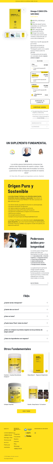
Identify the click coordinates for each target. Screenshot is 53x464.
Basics (9, 456)
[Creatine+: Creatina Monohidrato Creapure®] (14, 363)
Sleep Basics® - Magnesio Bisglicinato (38, 375)
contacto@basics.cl (9, 433)
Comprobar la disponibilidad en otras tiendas (41, 117)
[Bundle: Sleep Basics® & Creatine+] (38, 392)
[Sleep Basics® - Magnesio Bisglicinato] (38, 363)
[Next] (44, 151)
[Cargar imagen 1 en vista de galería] (7, 35)
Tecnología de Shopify (8, 458)
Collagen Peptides (9, 404)
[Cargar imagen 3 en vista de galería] (17, 35)
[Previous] (8, 151)
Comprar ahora (39, 107)
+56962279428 (8, 435)
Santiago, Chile (8, 437)
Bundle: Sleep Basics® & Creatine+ (37, 404)
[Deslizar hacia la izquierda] (3, 35)
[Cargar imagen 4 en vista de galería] (23, 35)
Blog (15, 444)
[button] (40, 65)
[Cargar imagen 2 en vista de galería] (12, 35)
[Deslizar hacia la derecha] (27, 35)
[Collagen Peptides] (14, 392)
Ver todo (26, 411)
